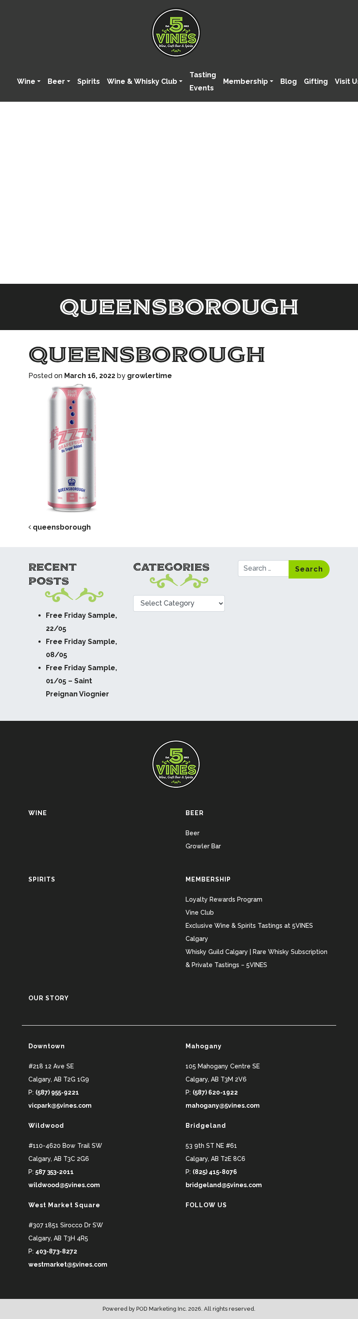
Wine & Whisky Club (142, 81)
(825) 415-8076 (215, 1171)
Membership (245, 81)
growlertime (149, 376)
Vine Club (200, 912)
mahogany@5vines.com (223, 1105)
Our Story (48, 998)
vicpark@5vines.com (60, 1105)
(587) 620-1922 (215, 1092)
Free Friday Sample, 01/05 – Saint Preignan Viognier (81, 681)
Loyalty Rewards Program (224, 899)
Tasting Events (202, 81)
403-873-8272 (56, 1251)
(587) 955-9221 (57, 1092)
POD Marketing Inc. (161, 1308)
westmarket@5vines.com (67, 1264)
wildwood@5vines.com (64, 1184)
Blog (288, 81)
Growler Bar (203, 846)
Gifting (316, 81)
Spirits (88, 81)
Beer (56, 81)
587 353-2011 (54, 1171)
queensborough (61, 527)
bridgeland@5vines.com (224, 1184)
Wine (26, 81)
